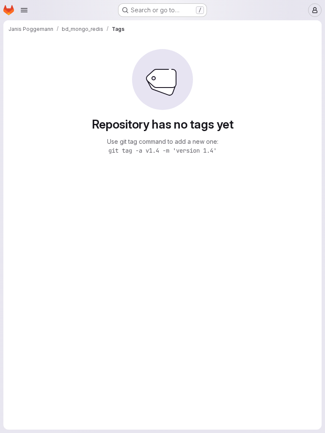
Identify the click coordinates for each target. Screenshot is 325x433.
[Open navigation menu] (24, 10)
